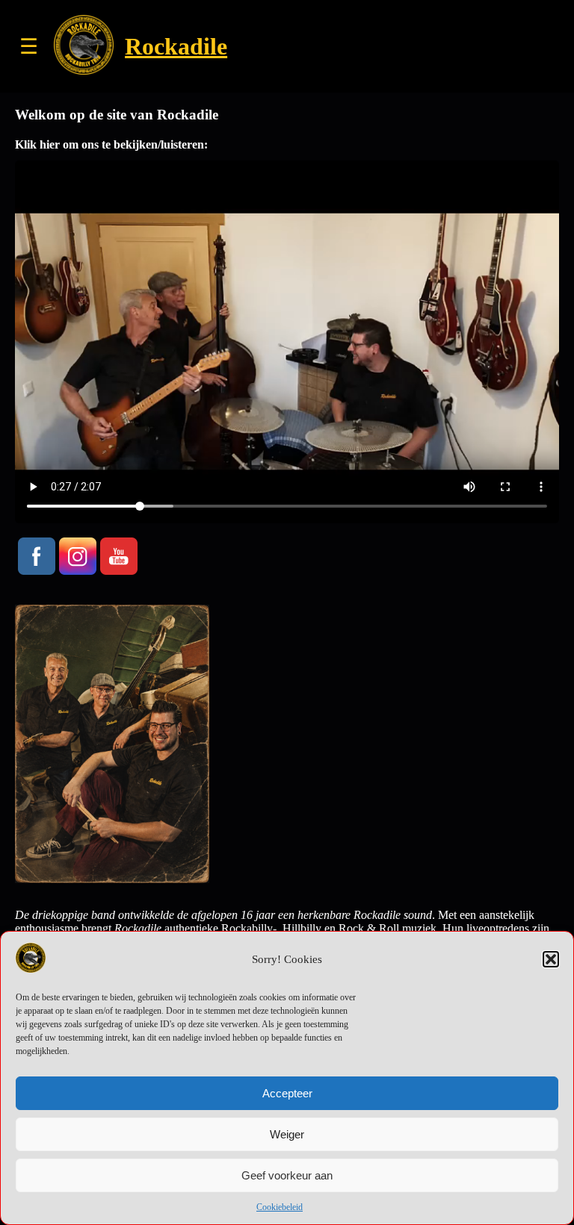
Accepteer (287, 1093)
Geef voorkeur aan (287, 1175)
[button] (550, 959)
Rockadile (176, 46)
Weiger (287, 1134)
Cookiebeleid (279, 1207)
